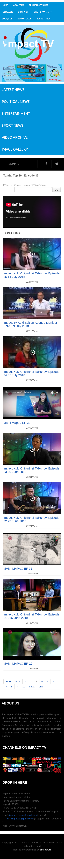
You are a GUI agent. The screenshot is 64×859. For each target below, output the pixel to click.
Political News (16, 101)
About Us (18, 5)
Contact (23, 12)
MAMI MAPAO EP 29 (17, 663)
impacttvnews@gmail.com (23, 814)
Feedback (7, 12)
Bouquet (7, 18)
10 (23, 686)
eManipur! (45, 849)
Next (32, 686)
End (41, 686)
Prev (17, 681)
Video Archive (15, 137)
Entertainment (16, 113)
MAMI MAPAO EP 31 (17, 568)
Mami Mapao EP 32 (16, 422)
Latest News (13, 89)
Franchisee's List (38, 5)
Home (5, 5)
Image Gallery (15, 149)
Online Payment (43, 12)
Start (8, 681)
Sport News (13, 125)
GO (56, 189)
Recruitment (44, 18)
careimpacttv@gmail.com (20, 818)
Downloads (24, 18)
